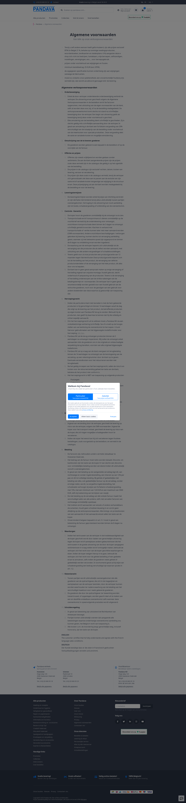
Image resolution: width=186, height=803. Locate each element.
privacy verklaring (87, 410)
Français (113, 416)
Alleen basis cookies (88, 416)
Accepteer (73, 416)
